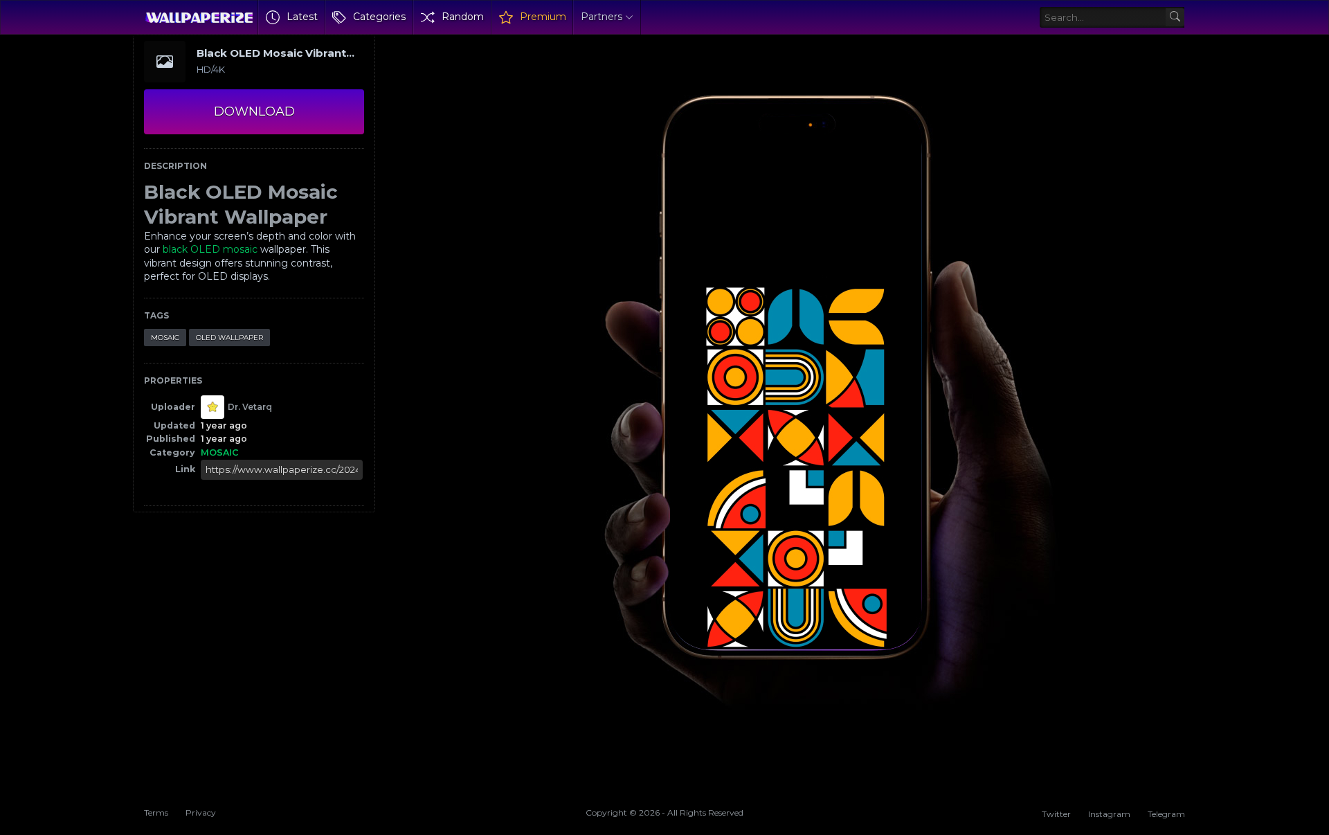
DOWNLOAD (254, 111)
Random (463, 16)
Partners (601, 16)
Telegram (1166, 814)
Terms (156, 812)
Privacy (201, 812)
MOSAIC (165, 337)
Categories (379, 16)
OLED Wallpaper (229, 337)
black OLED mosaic (210, 249)
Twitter (1056, 814)
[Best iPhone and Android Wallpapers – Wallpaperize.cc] (199, 17)
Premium (543, 16)
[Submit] (1175, 17)
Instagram (1109, 814)
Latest (302, 16)
